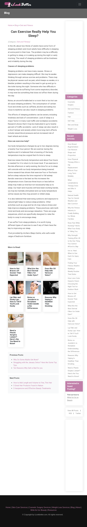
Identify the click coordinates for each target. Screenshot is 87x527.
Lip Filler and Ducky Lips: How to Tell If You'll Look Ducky (15, 301)
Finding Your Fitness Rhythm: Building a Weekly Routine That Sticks (74, 268)
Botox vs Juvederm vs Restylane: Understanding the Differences (33, 302)
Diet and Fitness (26, 25)
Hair (69, 117)
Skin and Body (73, 125)
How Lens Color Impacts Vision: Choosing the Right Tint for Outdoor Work (74, 283)
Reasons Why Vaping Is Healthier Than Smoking (50, 301)
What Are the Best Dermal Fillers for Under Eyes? (33, 271)
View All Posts (73, 411)
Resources (52, 510)
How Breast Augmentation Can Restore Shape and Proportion (73, 149)
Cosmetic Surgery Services (40, 507)
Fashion (71, 113)
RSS (70, 413)
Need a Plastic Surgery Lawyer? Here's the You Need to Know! (15, 337)
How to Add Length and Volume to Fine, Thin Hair (32, 383)
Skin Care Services (19, 507)
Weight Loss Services (60, 507)
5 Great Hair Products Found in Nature (28, 385)
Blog (16, 25)
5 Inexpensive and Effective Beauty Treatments (32, 388)
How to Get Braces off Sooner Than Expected (15, 271)
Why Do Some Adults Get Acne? (26, 360)
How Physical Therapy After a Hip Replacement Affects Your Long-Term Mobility (73, 167)
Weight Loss (72, 129)
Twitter (78, 413)
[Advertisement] (74, 57)
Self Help (71, 121)
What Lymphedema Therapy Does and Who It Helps (73, 185)
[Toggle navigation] (80, 4)
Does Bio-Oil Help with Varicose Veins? (50, 271)
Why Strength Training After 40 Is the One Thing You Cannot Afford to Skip (74, 241)
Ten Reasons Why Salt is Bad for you (27, 368)
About (78, 507)
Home (10, 25)
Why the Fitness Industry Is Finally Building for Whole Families (74, 213)
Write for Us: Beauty (38, 510)
